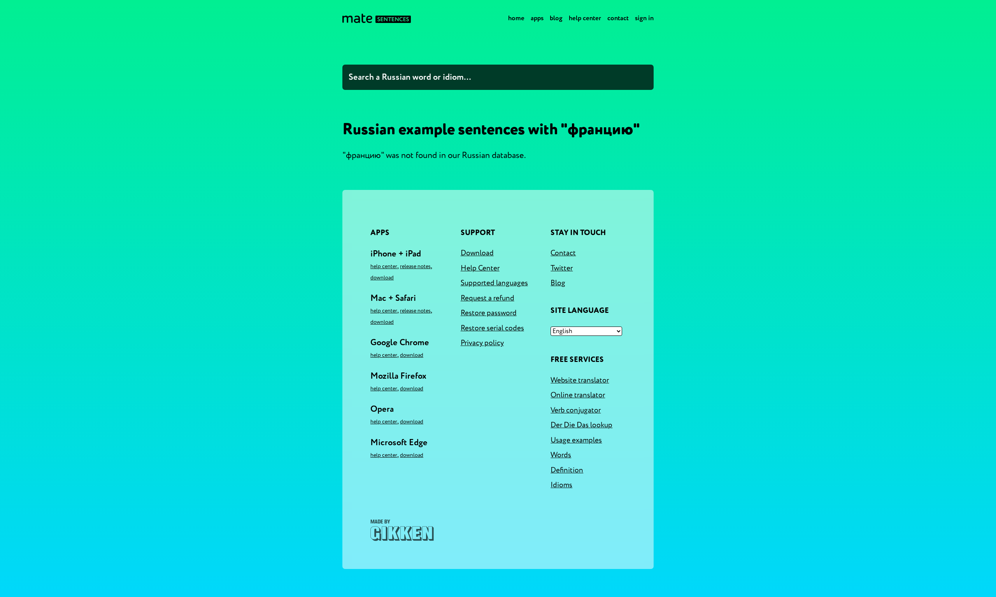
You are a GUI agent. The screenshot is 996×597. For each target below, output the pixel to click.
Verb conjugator (576, 410)
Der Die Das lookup (581, 425)
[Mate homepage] (376, 18)
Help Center (585, 18)
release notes (415, 266)
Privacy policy (482, 343)
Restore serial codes (492, 328)
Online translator (578, 395)
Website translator (580, 380)
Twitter (562, 268)
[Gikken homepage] (402, 530)
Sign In (644, 18)
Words (561, 455)
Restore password (489, 313)
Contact (618, 18)
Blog (556, 18)
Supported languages (494, 283)
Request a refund (487, 298)
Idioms (561, 485)
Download (382, 277)
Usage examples (576, 440)
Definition (567, 470)
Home (516, 18)
